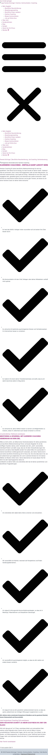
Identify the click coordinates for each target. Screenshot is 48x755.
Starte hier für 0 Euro (8, 28)
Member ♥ (5, 30)
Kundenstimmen (7, 22)
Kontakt (4, 26)
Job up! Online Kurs (11, 18)
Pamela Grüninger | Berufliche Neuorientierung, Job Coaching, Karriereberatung (23, 159)
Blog (3, 24)
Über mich (5, 20)
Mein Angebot (6, 6)
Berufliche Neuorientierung (13, 8)
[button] (24, 80)
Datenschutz (31, 754)
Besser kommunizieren (11, 16)
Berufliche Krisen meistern (13, 12)
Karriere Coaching (10, 14)
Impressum (24, 754)
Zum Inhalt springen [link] (6, 1)
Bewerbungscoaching (11, 10)
